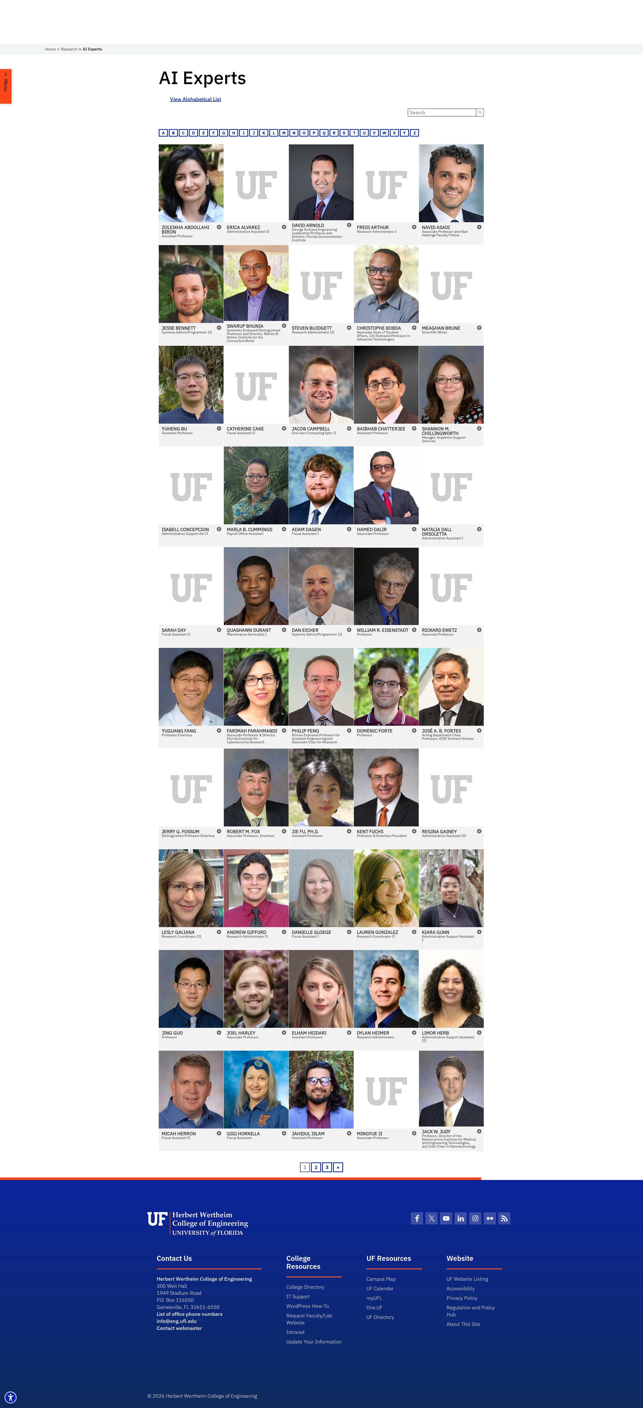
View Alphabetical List (195, 99)
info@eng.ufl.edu (177, 1321)
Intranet (295, 1332)
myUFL (374, 1297)
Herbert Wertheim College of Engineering (204, 1278)
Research (69, 48)
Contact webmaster (179, 1328)
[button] (191, 194)
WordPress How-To (307, 1306)
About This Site (463, 1324)
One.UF (374, 1307)
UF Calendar (380, 1288)
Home (50, 48)
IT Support (298, 1296)
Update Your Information (314, 1341)
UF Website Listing (467, 1278)
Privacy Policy (462, 1297)
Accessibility (461, 1288)
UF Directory (380, 1317)
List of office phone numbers (190, 1314)
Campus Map (381, 1278)
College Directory (305, 1286)
